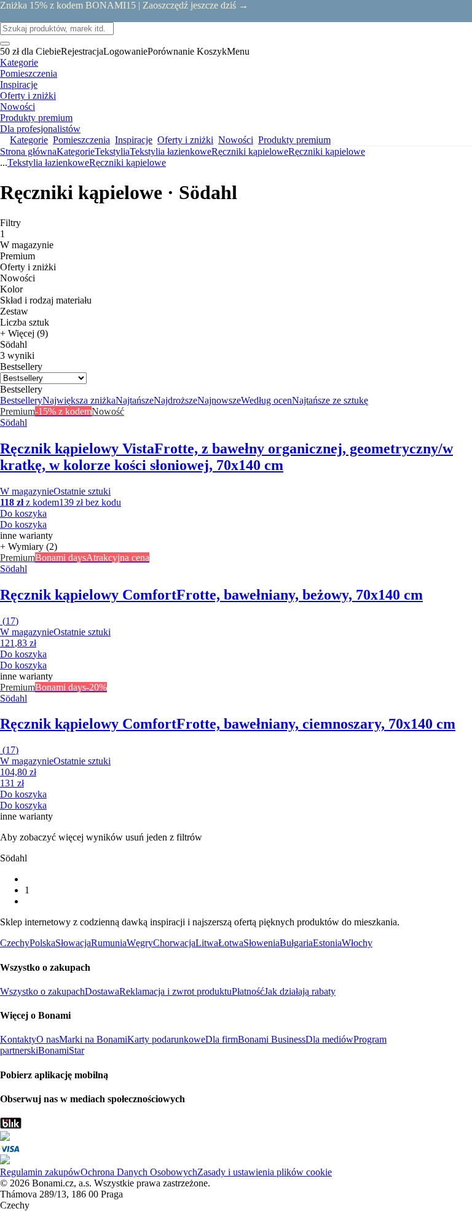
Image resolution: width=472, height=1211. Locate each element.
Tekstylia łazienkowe (170, 151)
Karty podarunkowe (166, 1039)
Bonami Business (271, 1039)
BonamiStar (61, 1050)
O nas (47, 1039)
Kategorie (76, 151)
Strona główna (28, 151)
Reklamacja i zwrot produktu (175, 991)
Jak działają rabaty (300, 991)
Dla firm (221, 1039)
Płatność (248, 991)
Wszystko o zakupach (42, 991)
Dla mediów (329, 1039)
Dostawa (102, 991)
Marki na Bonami (93, 1039)
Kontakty (18, 1039)
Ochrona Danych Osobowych (139, 1172)
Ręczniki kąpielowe (326, 151)
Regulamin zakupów (40, 1172)
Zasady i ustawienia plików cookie (264, 1172)
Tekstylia (112, 151)
